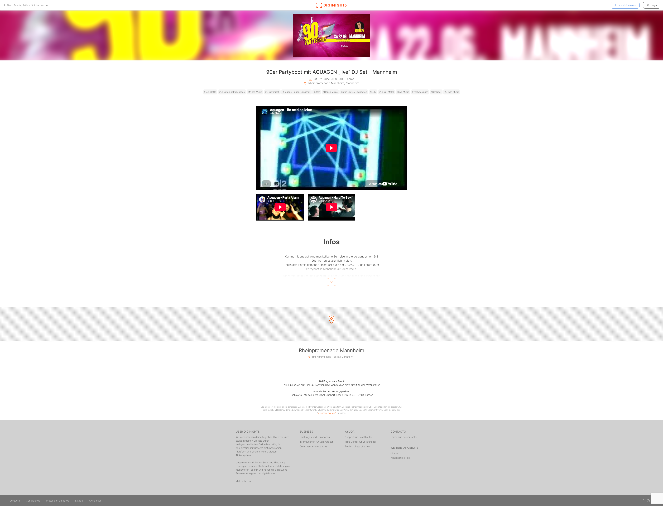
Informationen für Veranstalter (316, 441)
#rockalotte (210, 92)
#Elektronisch (272, 92)
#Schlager (436, 92)
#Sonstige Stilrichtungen (232, 92)
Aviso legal (95, 500)
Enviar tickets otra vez (357, 446)
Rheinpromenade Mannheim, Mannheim (333, 83)
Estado (79, 500)
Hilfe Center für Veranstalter (360, 441)
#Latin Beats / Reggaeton (354, 92)
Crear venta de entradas (313, 446)
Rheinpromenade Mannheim (331, 350)
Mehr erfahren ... (245, 481)
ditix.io (394, 453)
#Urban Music (451, 92)
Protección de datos (58, 500)
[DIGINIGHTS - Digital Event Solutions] (331, 5)
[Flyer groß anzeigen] (331, 35)
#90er (317, 92)
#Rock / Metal (386, 92)
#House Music (330, 92)
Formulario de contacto (403, 437)
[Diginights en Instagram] (647, 500)
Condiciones (33, 500)
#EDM (373, 92)
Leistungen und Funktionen (315, 437)
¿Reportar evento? (327, 413)
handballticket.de (400, 457)
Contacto (15, 500)
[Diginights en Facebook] (643, 500)
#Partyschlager (420, 92)
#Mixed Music (255, 92)
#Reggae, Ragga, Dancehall (296, 92)
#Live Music (403, 92)
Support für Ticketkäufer (358, 437)
